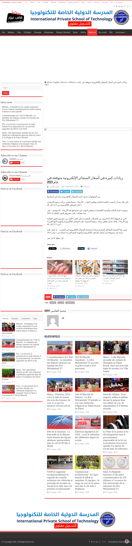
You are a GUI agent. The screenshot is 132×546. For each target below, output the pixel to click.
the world (105, 2)
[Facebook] (114, 6)
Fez (26, 2)
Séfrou (89, 2)
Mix (112, 2)
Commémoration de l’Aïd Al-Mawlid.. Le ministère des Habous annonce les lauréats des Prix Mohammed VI (60, 363)
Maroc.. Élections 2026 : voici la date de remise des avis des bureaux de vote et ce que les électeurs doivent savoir (59, 400)
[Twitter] (117, 6)
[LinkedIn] (119, 6)
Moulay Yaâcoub (73, 2)
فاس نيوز (51, 238)
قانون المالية (70, 302)
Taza (39, 2)
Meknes (32, 2)
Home (49, 82)
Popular (15, 318)
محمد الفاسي (54, 187)
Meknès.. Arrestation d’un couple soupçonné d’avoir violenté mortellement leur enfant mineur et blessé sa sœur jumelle (21, 109)
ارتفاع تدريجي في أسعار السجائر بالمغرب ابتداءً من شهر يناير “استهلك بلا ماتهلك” (87, 278)
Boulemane (62, 2)
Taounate (53, 2)
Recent (5, 318)
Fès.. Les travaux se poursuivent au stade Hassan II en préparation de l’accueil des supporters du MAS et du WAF (18, 126)
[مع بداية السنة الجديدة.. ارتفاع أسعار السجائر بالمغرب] (115, 267)
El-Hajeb (45, 2)
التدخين (53, 302)
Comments (25, 318)
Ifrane (83, 2)
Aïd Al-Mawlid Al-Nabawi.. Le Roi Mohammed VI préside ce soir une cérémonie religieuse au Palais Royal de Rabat (88, 401)
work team (119, 2)
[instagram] (124, 6)
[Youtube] (122, 6)
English (56, 82)
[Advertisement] (66, 57)
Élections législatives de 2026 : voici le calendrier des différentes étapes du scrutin (87, 435)
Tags (35, 318)
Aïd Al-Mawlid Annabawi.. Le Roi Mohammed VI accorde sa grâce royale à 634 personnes (86, 363)
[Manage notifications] (127, 541)
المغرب (61, 302)
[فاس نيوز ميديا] (15, 16)
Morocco (97, 2)
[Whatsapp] (130, 6)
